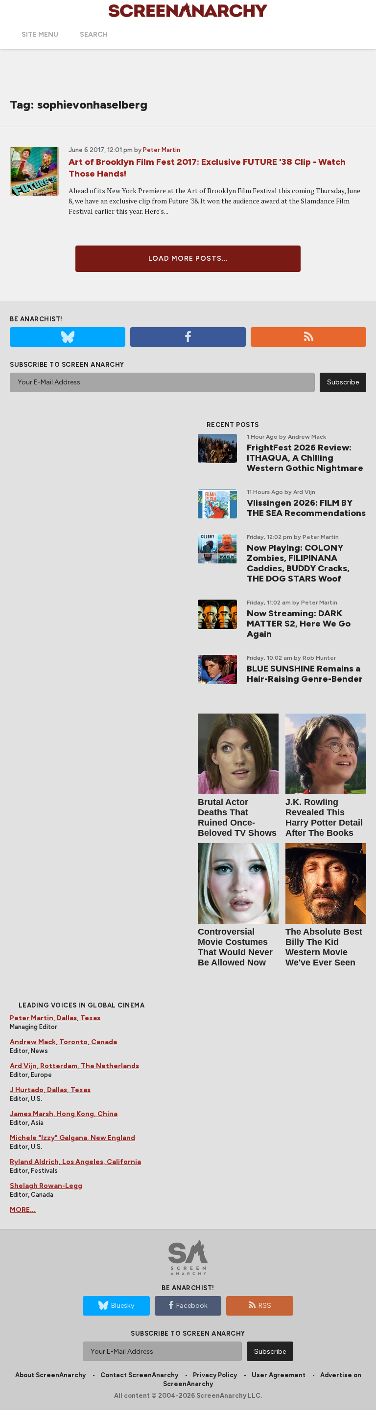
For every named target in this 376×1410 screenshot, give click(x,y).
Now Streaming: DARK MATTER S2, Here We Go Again (299, 623)
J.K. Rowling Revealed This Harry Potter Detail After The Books (324, 817)
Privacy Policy (215, 1375)
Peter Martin (161, 150)
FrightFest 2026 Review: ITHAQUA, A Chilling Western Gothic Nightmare (305, 457)
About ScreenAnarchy (50, 1375)
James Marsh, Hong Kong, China (64, 1114)
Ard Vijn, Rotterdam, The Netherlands (74, 1066)
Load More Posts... (188, 258)
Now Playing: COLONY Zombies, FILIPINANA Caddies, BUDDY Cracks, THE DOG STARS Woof (298, 563)
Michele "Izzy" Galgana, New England (72, 1138)
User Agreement (279, 1375)
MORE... (23, 1210)
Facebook (192, 1305)
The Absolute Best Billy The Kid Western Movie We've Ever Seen (323, 947)
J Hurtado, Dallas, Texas (50, 1090)
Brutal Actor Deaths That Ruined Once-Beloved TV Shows (237, 817)
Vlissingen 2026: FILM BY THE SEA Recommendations (306, 507)
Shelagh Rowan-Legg (46, 1186)
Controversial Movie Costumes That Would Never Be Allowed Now (235, 947)
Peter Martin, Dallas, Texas (55, 1018)
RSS (264, 1305)
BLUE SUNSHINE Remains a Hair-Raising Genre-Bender (305, 673)
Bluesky (122, 1305)
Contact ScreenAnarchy (139, 1375)
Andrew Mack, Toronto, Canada (63, 1042)
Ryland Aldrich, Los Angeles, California (75, 1162)
